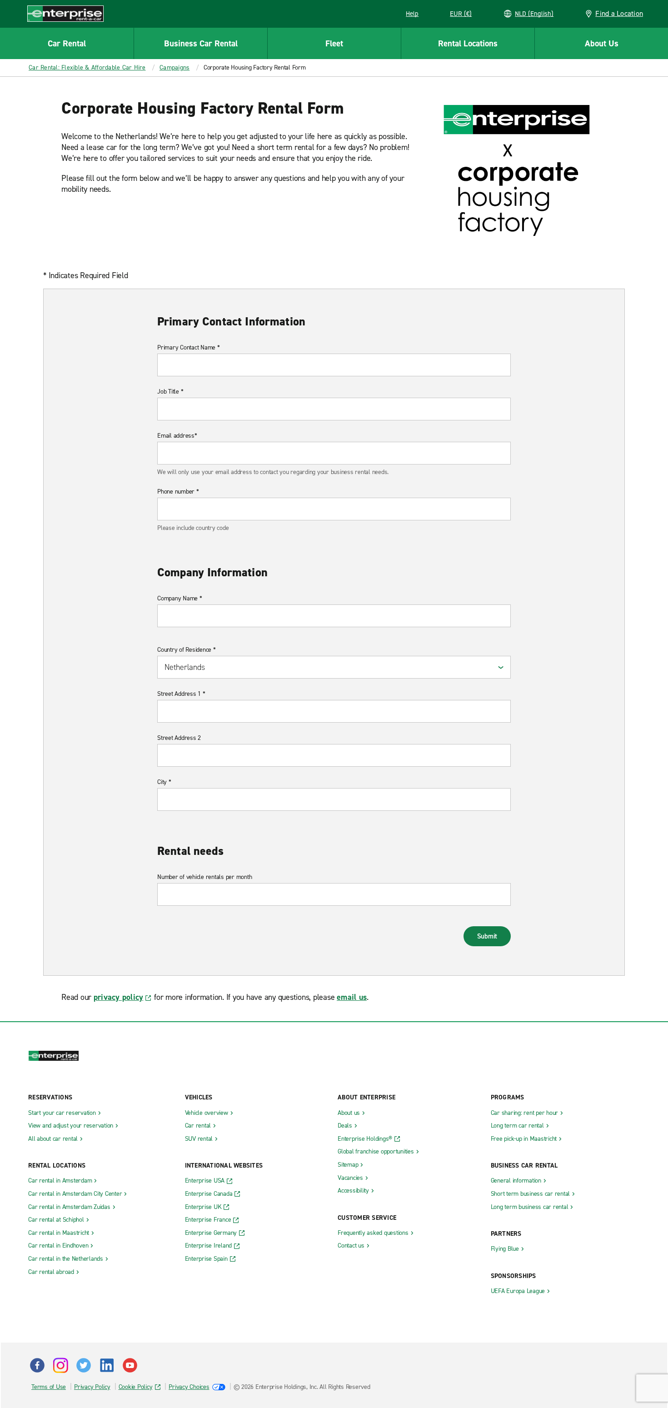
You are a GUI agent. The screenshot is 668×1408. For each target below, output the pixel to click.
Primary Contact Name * (188, 348)
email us (352, 997)
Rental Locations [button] (468, 43)
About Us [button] (601, 43)
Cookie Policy (136, 1387)
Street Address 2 (179, 738)
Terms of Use (48, 1387)
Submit (487, 936)
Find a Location (619, 13)
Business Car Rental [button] (201, 43)
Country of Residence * (186, 650)
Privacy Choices (189, 1387)
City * (164, 782)
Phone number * (178, 492)
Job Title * (170, 392)
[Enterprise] (65, 13)
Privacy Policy (92, 1387)
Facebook (37, 1365)
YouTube (130, 1365)
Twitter (83, 1365)
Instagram (60, 1365)
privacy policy (119, 997)
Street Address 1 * (181, 694)
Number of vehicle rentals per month (204, 877)
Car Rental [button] (67, 43)
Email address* (177, 436)
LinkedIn (107, 1365)
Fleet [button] (334, 43)
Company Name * (179, 598)
